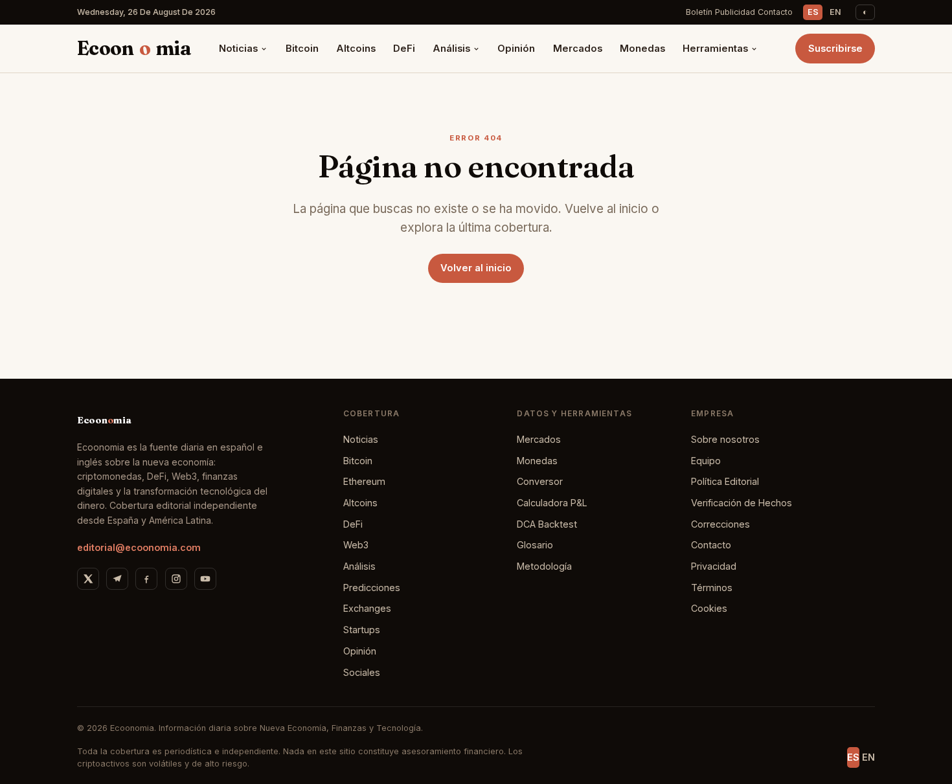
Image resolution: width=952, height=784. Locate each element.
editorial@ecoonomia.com (139, 547)
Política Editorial (725, 481)
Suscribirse (835, 48)
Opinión (516, 48)
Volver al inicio (476, 268)
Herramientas (715, 48)
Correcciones (720, 524)
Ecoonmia (134, 48)
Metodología (544, 566)
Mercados (577, 48)
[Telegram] (117, 579)
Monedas (642, 48)
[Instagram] (176, 579)
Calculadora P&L (552, 502)
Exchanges (367, 608)
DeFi (404, 48)
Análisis (451, 48)
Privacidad (713, 566)
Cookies (709, 608)
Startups (361, 629)
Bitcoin (302, 48)
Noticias (238, 48)
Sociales (361, 672)
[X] (88, 579)
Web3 (355, 544)
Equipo (706, 460)
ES (813, 12)
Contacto (775, 12)
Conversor (540, 481)
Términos (711, 587)
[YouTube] (205, 579)
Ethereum (364, 481)
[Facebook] (146, 579)
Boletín (699, 12)
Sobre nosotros (725, 439)
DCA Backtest (547, 524)
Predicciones (371, 587)
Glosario (535, 544)
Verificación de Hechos (741, 502)
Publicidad (735, 12)
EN (835, 12)
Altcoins (356, 48)
